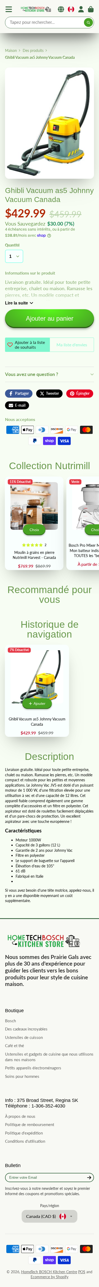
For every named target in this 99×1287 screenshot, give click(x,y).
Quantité (12, 245)
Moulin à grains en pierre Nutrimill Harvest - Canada (34, 523)
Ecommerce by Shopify (49, 1277)
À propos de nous (20, 1116)
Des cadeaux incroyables (26, 1028)
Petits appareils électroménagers (33, 1067)
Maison (11, 50)
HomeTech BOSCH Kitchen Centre (49, 1272)
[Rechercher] (88, 22)
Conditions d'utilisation (25, 1141)
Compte (81, 9)
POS (81, 1272)
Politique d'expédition (24, 1133)
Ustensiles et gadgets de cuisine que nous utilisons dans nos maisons (49, 1057)
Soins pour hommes (22, 1076)
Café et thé (14, 1045)
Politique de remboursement (29, 1124)
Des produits (33, 50)
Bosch (10, 1020)
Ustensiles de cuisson (24, 1037)
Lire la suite (16, 303)
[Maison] (35, 9)
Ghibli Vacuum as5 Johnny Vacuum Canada (37, 691)
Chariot (91, 9)
